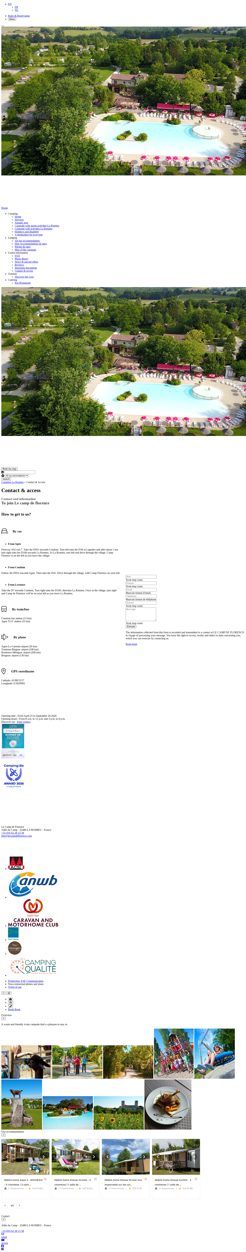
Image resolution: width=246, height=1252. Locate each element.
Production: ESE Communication (25, 981)
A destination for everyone (29, 234)
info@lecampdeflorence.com (16, 835)
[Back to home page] (37, 465)
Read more (131, 644)
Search (6, 479)
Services (19, 219)
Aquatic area (21, 222)
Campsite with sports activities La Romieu (37, 225)
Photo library (21, 258)
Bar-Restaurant (23, 282)
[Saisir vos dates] (2, 472)
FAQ (17, 255)
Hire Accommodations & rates (31, 243)
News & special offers (26, 261)
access (4, 1243)
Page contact (23, 721)
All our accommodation (27, 240)
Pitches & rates (22, 246)
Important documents (26, 267)
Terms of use (15, 987)
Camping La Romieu (12, 482)
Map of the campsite (25, 249)
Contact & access (24, 270)
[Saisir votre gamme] (2, 475)
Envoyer (131, 626)
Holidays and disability (27, 231)
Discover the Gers (24, 276)
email (4, 1237)
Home (18, 216)
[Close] (2, 25)
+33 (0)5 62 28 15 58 (12, 832)
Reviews (19, 264)
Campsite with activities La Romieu (33, 228)
